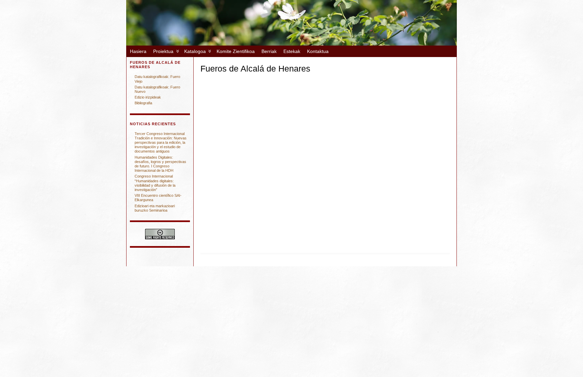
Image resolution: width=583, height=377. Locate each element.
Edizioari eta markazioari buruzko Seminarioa (155, 208)
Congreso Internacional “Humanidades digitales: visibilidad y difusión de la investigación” (155, 183)
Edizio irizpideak (148, 97)
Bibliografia (143, 103)
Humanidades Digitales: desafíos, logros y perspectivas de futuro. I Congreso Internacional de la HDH (160, 164)
